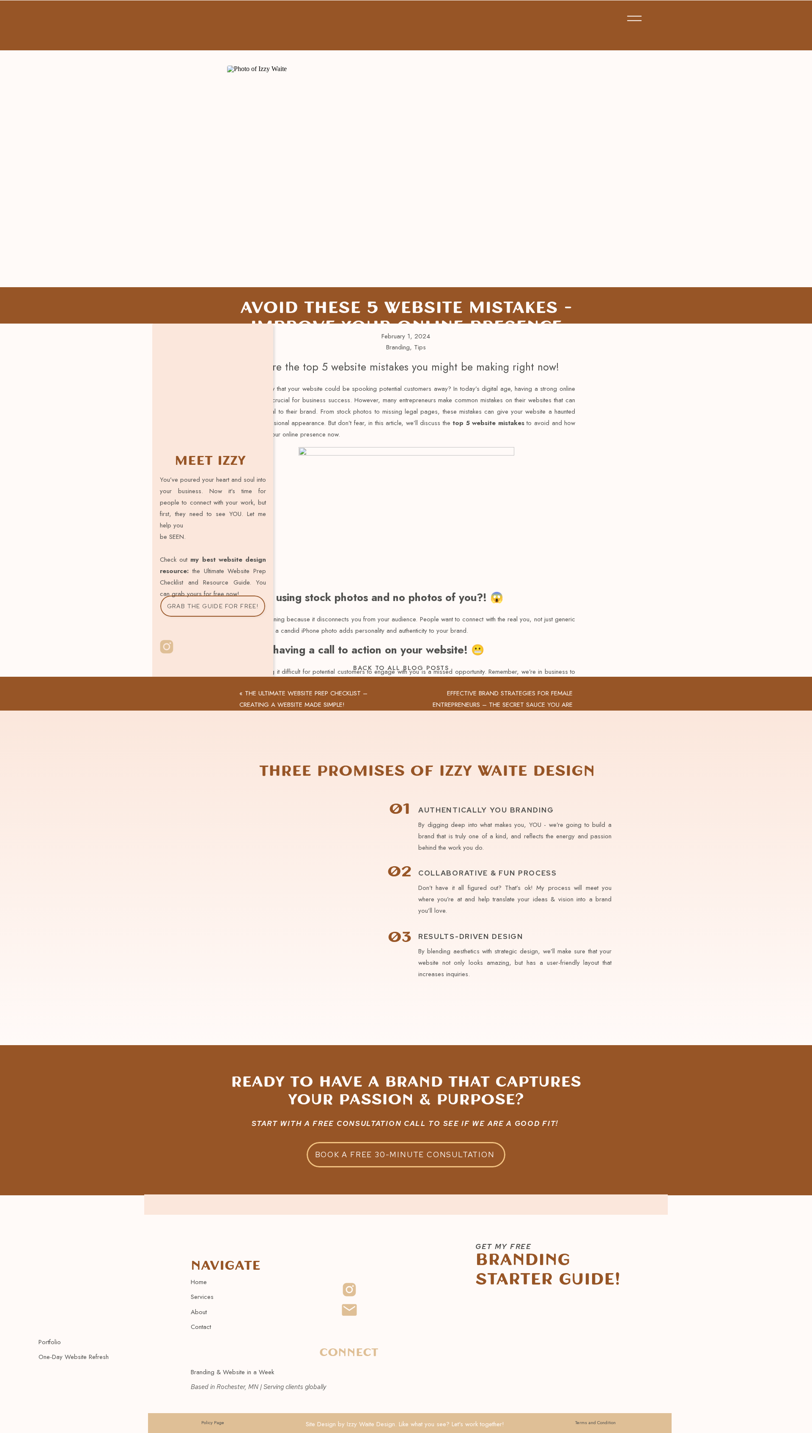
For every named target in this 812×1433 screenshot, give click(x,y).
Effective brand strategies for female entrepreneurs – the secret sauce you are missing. (503, 705)
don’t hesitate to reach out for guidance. (336, 995)
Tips (420, 347)
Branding (398, 347)
